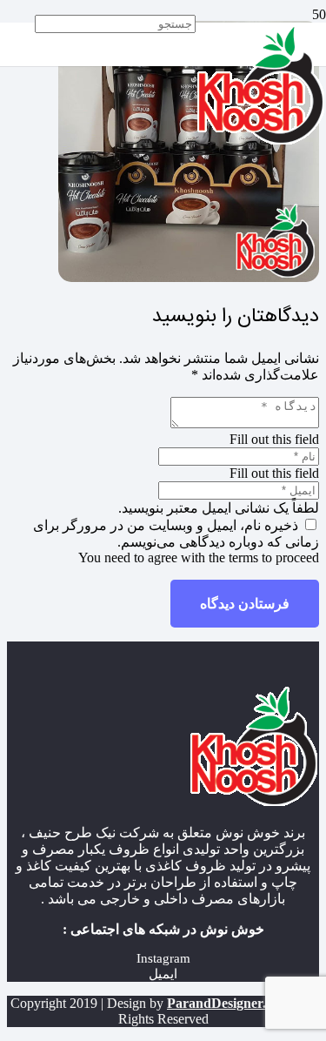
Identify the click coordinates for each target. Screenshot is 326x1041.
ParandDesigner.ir (221, 1003)
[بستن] (189, 71)
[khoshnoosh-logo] (261, 140)
